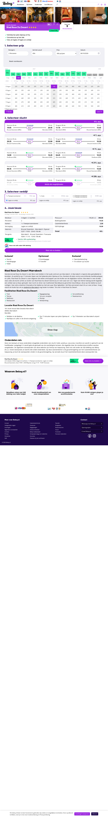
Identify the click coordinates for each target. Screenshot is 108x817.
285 (86, 94)
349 (79, 90)
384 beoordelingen (67, 28)
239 (98, 86)
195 (54, 86)
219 (41, 86)
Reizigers (11, 50)
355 (22, 90)
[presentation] (3, 16)
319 (98, 90)
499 (92, 94)
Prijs (58, 50)
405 (79, 94)
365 (29, 94)
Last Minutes (48, 4)
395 (29, 98)
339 (67, 86)
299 (35, 94)
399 (67, 90)
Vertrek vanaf (37, 50)
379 (92, 98)
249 (92, 90)
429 (79, 98)
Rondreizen (20, 4)
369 (98, 94)
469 (22, 94)
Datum (83, 50)
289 (16, 94)
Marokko (8, 25)
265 (16, 90)
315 (54, 94)
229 (48, 86)
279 (41, 94)
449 (22, 98)
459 (22, 86)
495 (79, 86)
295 (35, 86)
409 (73, 86)
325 (29, 86)
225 (16, 86)
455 (67, 94)
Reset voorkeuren (15, 61)
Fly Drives (29, 4)
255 (86, 90)
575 (73, 98)
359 (48, 94)
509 (73, 90)
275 (35, 90)
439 (29, 90)
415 (98, 98)
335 (35, 98)
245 (86, 86)
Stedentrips (38, 4)
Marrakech (13, 25)
